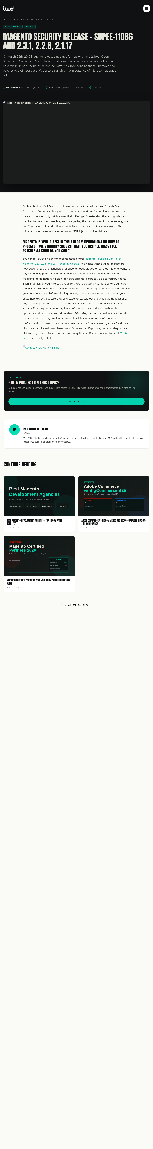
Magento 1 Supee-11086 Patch (103, 258)
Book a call (74, 401)
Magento (30, 27)
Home (5, 19)
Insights (17, 19)
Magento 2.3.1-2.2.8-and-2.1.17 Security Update (51, 263)
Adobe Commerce (13, 27)
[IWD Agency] (11, 8)
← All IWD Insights (76, 605)
